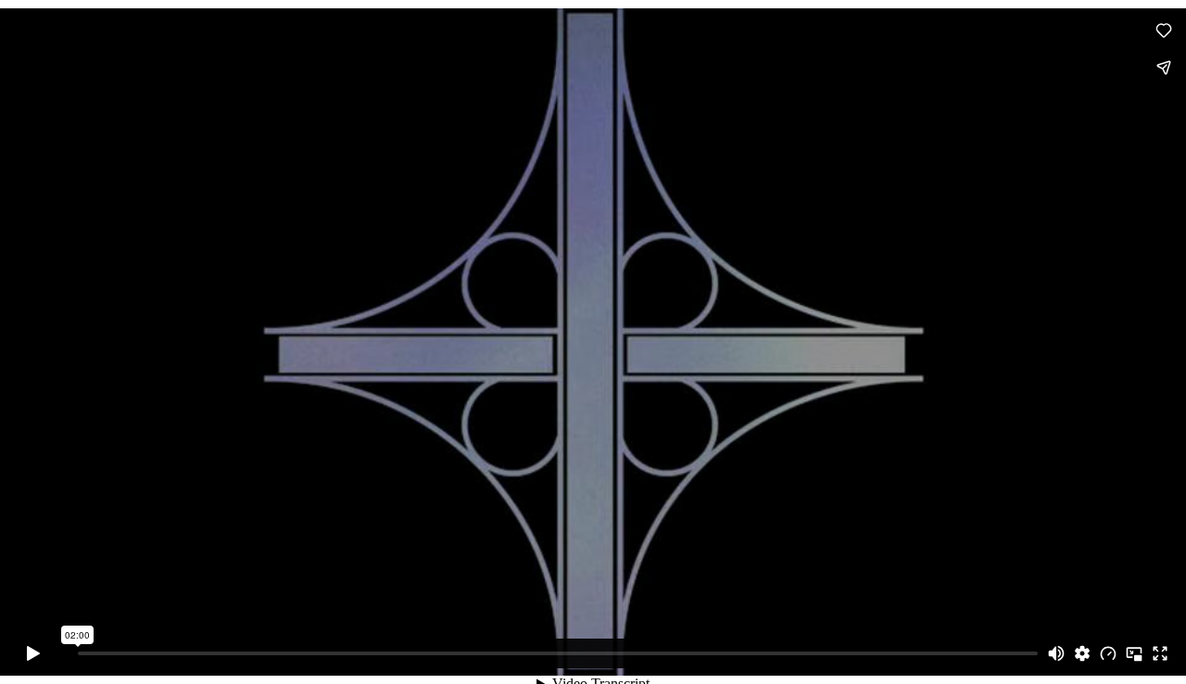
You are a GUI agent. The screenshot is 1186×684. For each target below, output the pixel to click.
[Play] (33, 653)
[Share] (1164, 67)
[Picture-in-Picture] (1134, 653)
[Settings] (1082, 653)
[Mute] (1056, 653)
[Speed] (1108, 653)
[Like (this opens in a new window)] (1164, 30)
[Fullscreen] (1160, 653)
